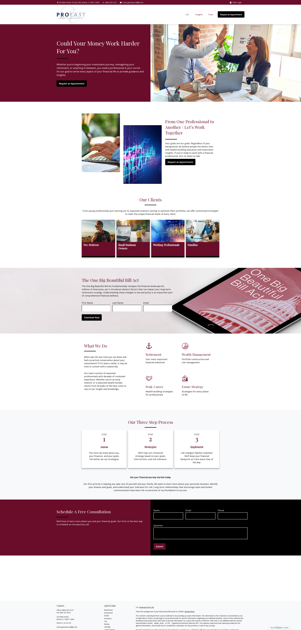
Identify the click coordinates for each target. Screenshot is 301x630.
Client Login (237, 2)
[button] (187, 14)
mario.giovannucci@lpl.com (133, 2)
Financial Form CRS (146, 607)
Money (106, 624)
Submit (159, 546)
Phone (221, 510)
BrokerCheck (189, 611)
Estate (106, 616)
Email (146, 302)
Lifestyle (107, 627)
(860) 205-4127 (111, 2)
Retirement (108, 610)
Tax (105, 621)
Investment (108, 613)
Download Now (91, 317)
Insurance (108, 618)
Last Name (117, 302)
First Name (87, 302)
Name (156, 510)
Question (158, 525)
